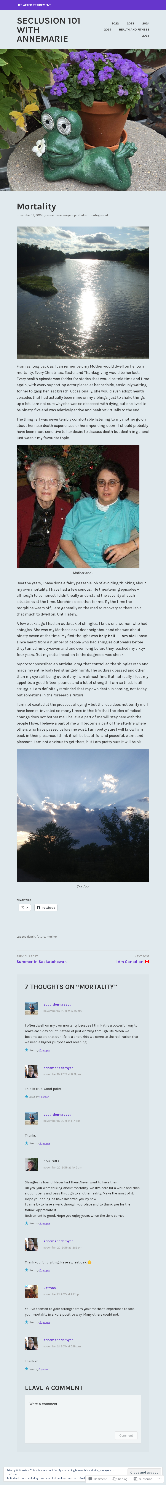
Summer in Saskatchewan (42, 959)
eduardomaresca (57, 1004)
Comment (126, 1435)
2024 (145, 23)
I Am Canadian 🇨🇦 (132, 959)
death (31, 937)
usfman (49, 1288)
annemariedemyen (59, 215)
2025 (107, 29)
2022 (115, 23)
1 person (44, 1096)
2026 (145, 35)
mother (51, 937)
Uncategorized (98, 215)
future (41, 937)
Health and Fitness (134, 29)
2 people (44, 1050)
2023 (130, 23)
